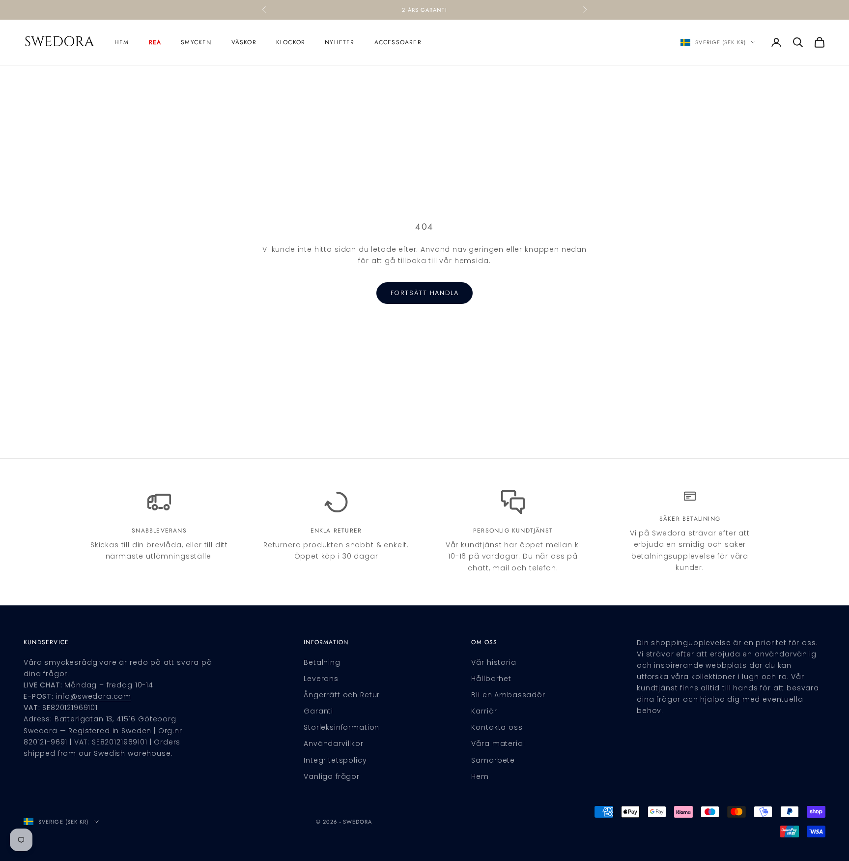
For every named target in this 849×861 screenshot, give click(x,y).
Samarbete (493, 760)
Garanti (318, 711)
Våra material (498, 743)
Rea (155, 42)
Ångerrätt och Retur (342, 695)
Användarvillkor (334, 743)
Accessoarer (398, 42)
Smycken (196, 42)
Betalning (322, 662)
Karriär (484, 711)
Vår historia (493, 662)
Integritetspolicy (335, 760)
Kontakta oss (496, 727)
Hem (121, 42)
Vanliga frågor (332, 776)
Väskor (243, 42)
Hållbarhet (491, 678)
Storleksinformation (341, 727)
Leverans (321, 678)
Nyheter (339, 42)
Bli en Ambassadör (508, 695)
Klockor (290, 42)
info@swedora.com (93, 696)
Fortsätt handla (424, 292)
